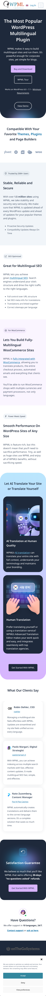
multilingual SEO (19, 277)
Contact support (15, 930)
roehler (17, 711)
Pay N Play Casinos (20, 801)
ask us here (32, 930)
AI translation (22, 552)
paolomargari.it (19, 755)
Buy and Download (23, 69)
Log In (33, 5)
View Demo (23, 106)
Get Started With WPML (23, 667)
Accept (23, 975)
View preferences (23, 990)
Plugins (36, 134)
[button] (41, 959)
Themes (23, 134)
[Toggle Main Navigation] (40, 5)
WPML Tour (23, 79)
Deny (23, 983)
